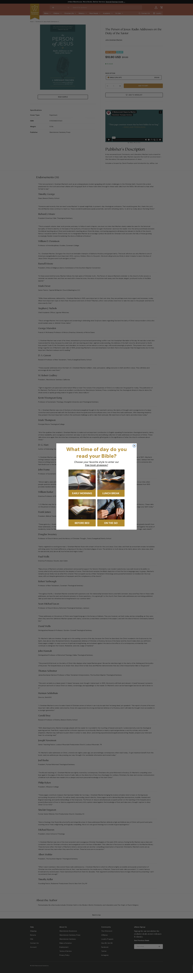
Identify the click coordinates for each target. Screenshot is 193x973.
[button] (82, 483)
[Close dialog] (134, 445)
